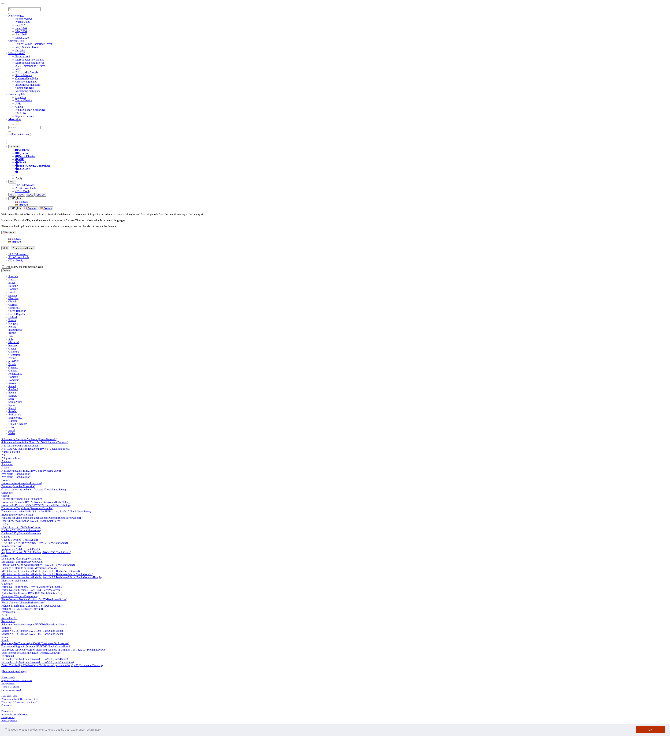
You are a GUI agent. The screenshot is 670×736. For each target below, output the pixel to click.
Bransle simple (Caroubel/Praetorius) (21, 483)
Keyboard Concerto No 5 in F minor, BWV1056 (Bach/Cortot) (36, 552)
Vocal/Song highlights (27, 90)
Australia (13, 276)
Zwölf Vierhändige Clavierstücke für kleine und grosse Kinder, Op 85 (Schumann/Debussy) (52, 665)
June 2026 (21, 28)
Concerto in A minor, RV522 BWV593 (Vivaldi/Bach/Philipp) (35, 502)
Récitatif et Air (9, 618)
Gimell (19, 106)
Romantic (13, 379)
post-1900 (13, 361)
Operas (12, 348)
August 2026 (22, 21)
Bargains (20, 50)
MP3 (12, 181)
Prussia (12, 364)
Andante (6, 461)
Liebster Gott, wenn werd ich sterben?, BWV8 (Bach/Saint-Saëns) (38, 564)
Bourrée (5, 480)
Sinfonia (6, 627)
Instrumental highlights (27, 84)
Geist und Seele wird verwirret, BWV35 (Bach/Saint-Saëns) (34, 542)
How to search (8, 677)
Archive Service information (14, 714)
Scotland (13, 389)
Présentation (8, 611)
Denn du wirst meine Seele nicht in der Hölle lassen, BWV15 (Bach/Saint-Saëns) (46, 511)
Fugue (4, 524)
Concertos (14, 307)
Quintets (13, 370)
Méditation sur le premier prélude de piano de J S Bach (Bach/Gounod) (40, 571)
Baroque (13, 285)
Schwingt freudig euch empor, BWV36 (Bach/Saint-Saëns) (33, 624)
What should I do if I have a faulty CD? (19, 699)
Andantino (7, 464)
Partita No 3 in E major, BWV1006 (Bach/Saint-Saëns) (31, 593)
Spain (11, 405)
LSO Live (21, 112)
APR (18, 103)
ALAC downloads (25, 188)
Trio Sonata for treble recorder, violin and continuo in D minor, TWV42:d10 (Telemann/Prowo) (53, 649)
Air (3, 454)
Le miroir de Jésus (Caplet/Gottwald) (21, 558)
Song (11, 398)
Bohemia (13, 288)
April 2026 (21, 34)
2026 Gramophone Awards (30, 65)
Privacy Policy (8, 717)
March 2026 (22, 37)
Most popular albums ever (29, 62)
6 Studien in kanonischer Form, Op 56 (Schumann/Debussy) (34, 442)
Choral (12, 301)
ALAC (30, 194)
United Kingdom (17, 423)
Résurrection (8, 621)
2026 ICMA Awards (26, 72)
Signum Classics (24, 116)
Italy (10, 339)
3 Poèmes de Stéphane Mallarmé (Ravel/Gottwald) (29, 439)
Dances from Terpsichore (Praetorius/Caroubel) (27, 508)
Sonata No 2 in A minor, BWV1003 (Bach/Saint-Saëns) (32, 630)
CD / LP (41, 194)
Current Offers (16, 40)
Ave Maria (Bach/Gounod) (16, 473)
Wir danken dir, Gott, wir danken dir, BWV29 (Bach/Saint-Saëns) (37, 662)
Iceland (12, 326)
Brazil (11, 292)
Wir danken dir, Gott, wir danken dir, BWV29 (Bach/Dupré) (34, 659)
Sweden (12, 411)
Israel (11, 336)
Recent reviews (23, 18)
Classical (13, 304)
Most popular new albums (29, 59)
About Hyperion (9, 720)
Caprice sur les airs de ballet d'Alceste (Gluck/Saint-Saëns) (33, 489)
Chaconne (7, 492)
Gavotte (5, 536)
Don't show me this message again (24, 266)
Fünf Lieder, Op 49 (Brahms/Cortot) (21, 527)
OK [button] (650, 729)
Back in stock (22, 56)
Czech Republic (17, 310)
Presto (4, 615)
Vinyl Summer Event (27, 47)
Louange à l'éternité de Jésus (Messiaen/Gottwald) (29, 567)
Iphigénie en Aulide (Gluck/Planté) (20, 549)
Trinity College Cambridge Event (33, 43)
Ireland (12, 332)
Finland (12, 317)
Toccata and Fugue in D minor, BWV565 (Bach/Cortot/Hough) (36, 646)
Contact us (6, 705)
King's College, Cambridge (30, 109)
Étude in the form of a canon (17, 514)
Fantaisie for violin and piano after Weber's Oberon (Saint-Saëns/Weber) (41, 517)
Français (23, 201)
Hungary (13, 323)
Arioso (5, 467)
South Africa (15, 401)
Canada (12, 295)
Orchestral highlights (26, 78)
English (17, 208)
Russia (12, 383)
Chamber (13, 298)
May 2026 (21, 31)
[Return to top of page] (14, 671)
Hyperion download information (16, 680)
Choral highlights (24, 87)
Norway (12, 345)
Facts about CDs (9, 695)
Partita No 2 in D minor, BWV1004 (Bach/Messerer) (30, 589)
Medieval (13, 342)
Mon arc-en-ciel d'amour (14, 580)
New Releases (16, 15)
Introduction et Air (11, 546)
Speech (12, 408)
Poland (12, 357)
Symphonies (15, 417)
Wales (11, 433)
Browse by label (17, 94)
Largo (4, 555)
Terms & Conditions (10, 686)
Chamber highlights (26, 81)
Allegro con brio (10, 458)
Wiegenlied (7, 655)
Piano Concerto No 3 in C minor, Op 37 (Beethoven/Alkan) (34, 599)
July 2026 (20, 25)
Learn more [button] (94, 729)
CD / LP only (22, 191)
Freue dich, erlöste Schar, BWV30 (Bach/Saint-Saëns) (31, 520)
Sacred (12, 386)
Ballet (11, 282)
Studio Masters (23, 75)
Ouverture (7, 583)
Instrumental (15, 329)
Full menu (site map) (19, 134)
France (6, 270)
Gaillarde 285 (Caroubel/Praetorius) (21, 533)
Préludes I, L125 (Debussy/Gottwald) (22, 608)
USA (11, 427)
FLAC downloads (25, 184)
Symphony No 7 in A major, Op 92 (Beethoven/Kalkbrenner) (35, 643)
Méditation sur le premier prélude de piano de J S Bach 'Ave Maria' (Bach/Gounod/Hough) (51, 577)
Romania (13, 376)
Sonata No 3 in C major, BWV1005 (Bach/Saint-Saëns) (32, 633)
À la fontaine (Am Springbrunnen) (20, 445)
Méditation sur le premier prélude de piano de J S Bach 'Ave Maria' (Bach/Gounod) (47, 574)
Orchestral (14, 354)
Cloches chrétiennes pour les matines (21, 498)
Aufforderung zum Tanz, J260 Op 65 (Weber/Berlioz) (31, 470)
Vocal (11, 430)
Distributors (7, 711)
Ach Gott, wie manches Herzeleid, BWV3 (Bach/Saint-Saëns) (35, 448)
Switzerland (14, 414)
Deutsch (23, 204)
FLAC (21, 194)
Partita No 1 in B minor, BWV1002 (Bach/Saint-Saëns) (31, 586)
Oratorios (13, 351)
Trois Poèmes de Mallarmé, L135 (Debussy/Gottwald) (31, 652)
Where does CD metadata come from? (19, 702)
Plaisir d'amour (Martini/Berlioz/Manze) (23, 602)
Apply (18, 178)
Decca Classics (23, 100)
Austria (12, 279)
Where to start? (16, 53)
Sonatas (12, 395)
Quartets (13, 367)
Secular (12, 392)
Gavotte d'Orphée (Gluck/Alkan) (19, 539)
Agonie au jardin (10, 451)
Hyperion (20, 97)
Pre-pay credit (7, 683)
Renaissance (15, 373)
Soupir (5, 637)
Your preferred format (23, 248)
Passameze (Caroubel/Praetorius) (19, 596)
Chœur (5, 495)
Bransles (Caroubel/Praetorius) (18, 486)
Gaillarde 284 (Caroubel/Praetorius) (21, 530)
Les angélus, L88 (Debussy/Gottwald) (22, 561)
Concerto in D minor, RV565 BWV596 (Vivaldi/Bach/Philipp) (35, 505)
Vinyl (18, 68)
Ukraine (12, 420)
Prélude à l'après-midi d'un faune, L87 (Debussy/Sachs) (31, 605)
